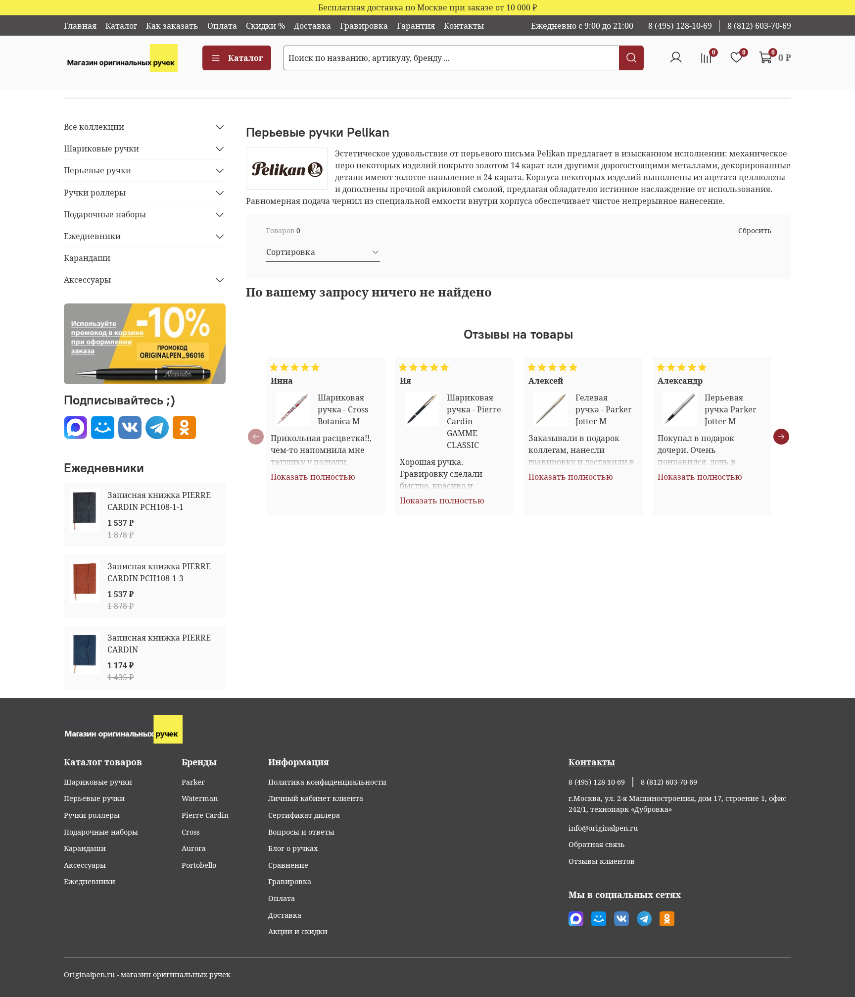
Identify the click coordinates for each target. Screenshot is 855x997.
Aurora (194, 848)
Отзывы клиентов (602, 861)
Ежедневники (92, 236)
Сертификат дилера (304, 815)
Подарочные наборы (105, 214)
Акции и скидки (298, 931)
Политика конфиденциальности (327, 782)
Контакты (464, 25)
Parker (193, 782)
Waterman (200, 798)
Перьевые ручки (97, 170)
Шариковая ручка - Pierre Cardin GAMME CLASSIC (473, 421)
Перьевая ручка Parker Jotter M (730, 409)
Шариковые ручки (101, 148)
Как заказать (172, 25)
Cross (190, 832)
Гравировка (364, 25)
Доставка (312, 25)
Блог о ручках (293, 848)
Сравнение (288, 865)
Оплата (222, 25)
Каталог (121, 25)
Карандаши (87, 257)
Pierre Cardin (205, 815)
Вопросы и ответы (301, 832)
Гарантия (416, 25)
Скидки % (265, 25)
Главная (80, 25)
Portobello (199, 865)
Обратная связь (597, 844)
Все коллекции (94, 126)
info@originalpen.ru (603, 828)
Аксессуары (87, 279)
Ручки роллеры (95, 192)
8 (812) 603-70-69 (759, 25)
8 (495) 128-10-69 (680, 25)
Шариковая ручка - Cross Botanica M (343, 409)
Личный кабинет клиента (315, 798)
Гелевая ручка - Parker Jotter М (603, 409)
